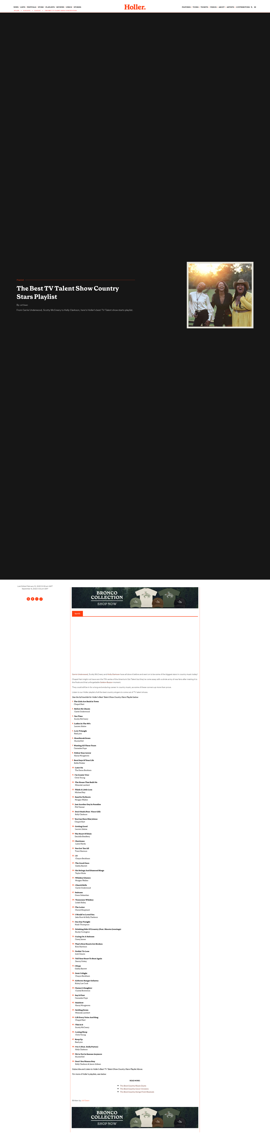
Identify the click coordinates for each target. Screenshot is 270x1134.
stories (77, 7)
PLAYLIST (37, 10)
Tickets (204, 7)
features (186, 7)
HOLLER (16, 10)
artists (230, 7)
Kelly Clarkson (114, 673)
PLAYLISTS (26, 10)
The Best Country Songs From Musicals (137, 1091)
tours (195, 7)
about (222, 7)
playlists (50, 7)
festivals (31, 7)
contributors (243, 7)
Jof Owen (24, 304)
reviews (60, 7)
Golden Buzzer (106, 681)
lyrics (69, 7)
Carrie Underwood (80, 673)
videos (213, 7)
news (16, 7)
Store (41, 7)
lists (22, 7)
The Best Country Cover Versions (134, 1088)
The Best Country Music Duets (133, 1085)
